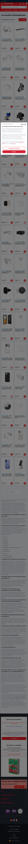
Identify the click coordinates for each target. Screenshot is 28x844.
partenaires (13, 143)
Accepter (14, 151)
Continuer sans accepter (8, 124)
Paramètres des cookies (14, 148)
